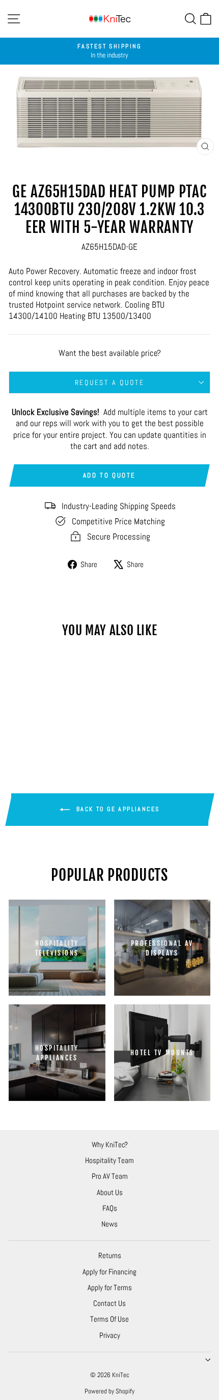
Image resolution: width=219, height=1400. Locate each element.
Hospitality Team (109, 1160)
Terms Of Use (109, 1319)
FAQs (109, 1208)
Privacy (109, 1335)
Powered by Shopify (109, 1391)
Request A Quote (110, 382)
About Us (110, 1192)
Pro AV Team (110, 1176)
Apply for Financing (109, 1271)
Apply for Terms (110, 1287)
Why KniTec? (110, 1144)
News (109, 1224)
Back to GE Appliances (117, 809)
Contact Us (109, 1303)
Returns (109, 1255)
